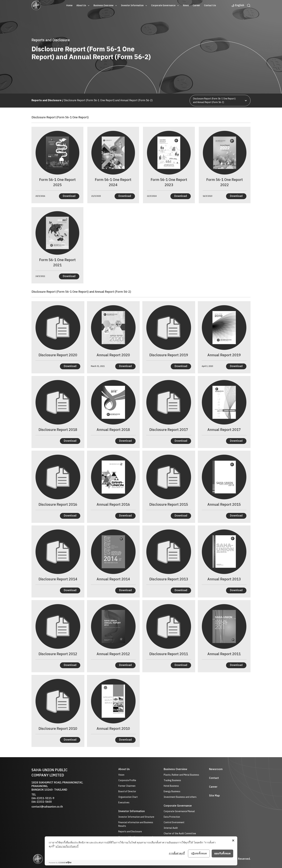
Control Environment (174, 822)
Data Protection (172, 817)
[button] (83, 5)
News (186, 5)
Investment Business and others (180, 797)
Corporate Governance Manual (179, 811)
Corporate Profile (127, 780)
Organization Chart (128, 797)
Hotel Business (171, 786)
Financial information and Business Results (135, 824)
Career (196, 5)
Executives (123, 802)
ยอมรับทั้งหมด (222, 853)
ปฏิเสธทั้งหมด (199, 853)
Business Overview (103, 5)
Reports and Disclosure (130, 831)
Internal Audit (171, 828)
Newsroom (216, 769)
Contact (214, 778)
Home (69, 5)
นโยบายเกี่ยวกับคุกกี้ (66, 846)
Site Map (214, 796)
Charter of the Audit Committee (180, 833)
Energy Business (172, 791)
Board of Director (127, 791)
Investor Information (132, 5)
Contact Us (210, 5)
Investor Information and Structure (136, 817)
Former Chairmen (126, 786)
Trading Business (172, 780)
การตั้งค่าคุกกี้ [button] (177, 853)
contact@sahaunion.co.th (47, 807)
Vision (121, 775)
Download (69, 196)
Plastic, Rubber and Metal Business (181, 775)
